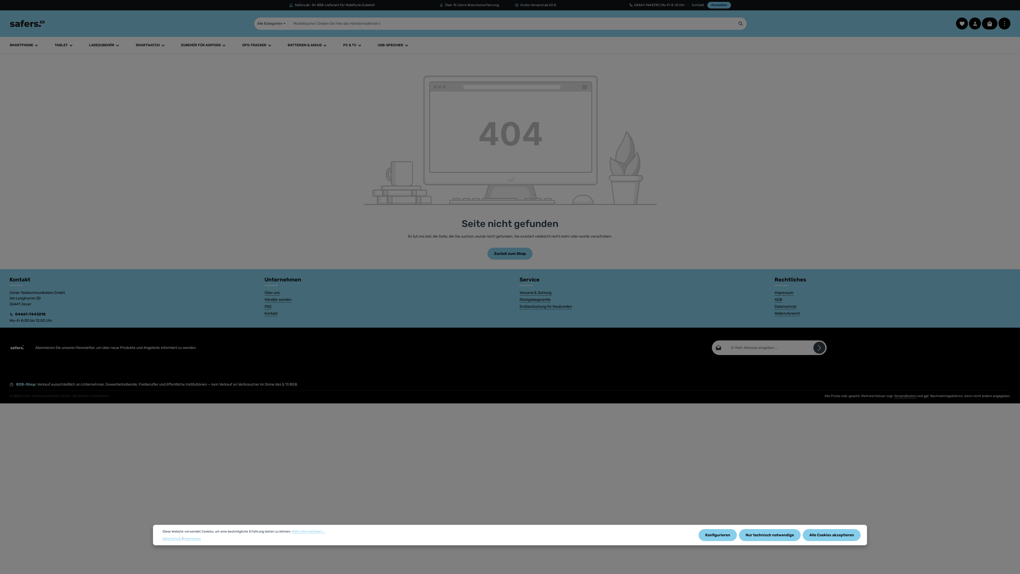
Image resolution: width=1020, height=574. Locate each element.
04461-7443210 (30, 314)
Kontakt (698, 5)
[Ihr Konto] (975, 23)
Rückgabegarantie (535, 299)
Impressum (784, 292)
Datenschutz (786, 306)
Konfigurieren (717, 535)
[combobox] (512, 24)
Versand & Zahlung (535, 292)
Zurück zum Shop (510, 253)
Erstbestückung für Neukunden (546, 306)
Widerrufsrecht (787, 313)
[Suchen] (741, 24)
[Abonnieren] (819, 348)
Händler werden (278, 299)
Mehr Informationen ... (308, 531)
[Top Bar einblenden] (1004, 23)
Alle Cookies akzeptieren (831, 535)
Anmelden (719, 5)
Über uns (272, 292)
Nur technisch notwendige (770, 535)
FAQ (268, 306)
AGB (778, 299)
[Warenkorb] (989, 23)
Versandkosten (905, 396)
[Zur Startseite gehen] (27, 23)
